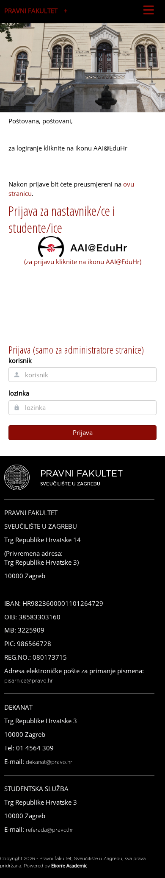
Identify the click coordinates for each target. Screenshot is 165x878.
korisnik (20, 360)
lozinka (18, 393)
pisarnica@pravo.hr (28, 680)
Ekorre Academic (69, 865)
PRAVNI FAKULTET (31, 10)
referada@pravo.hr (49, 830)
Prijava (83, 432)
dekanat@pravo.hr (49, 762)
